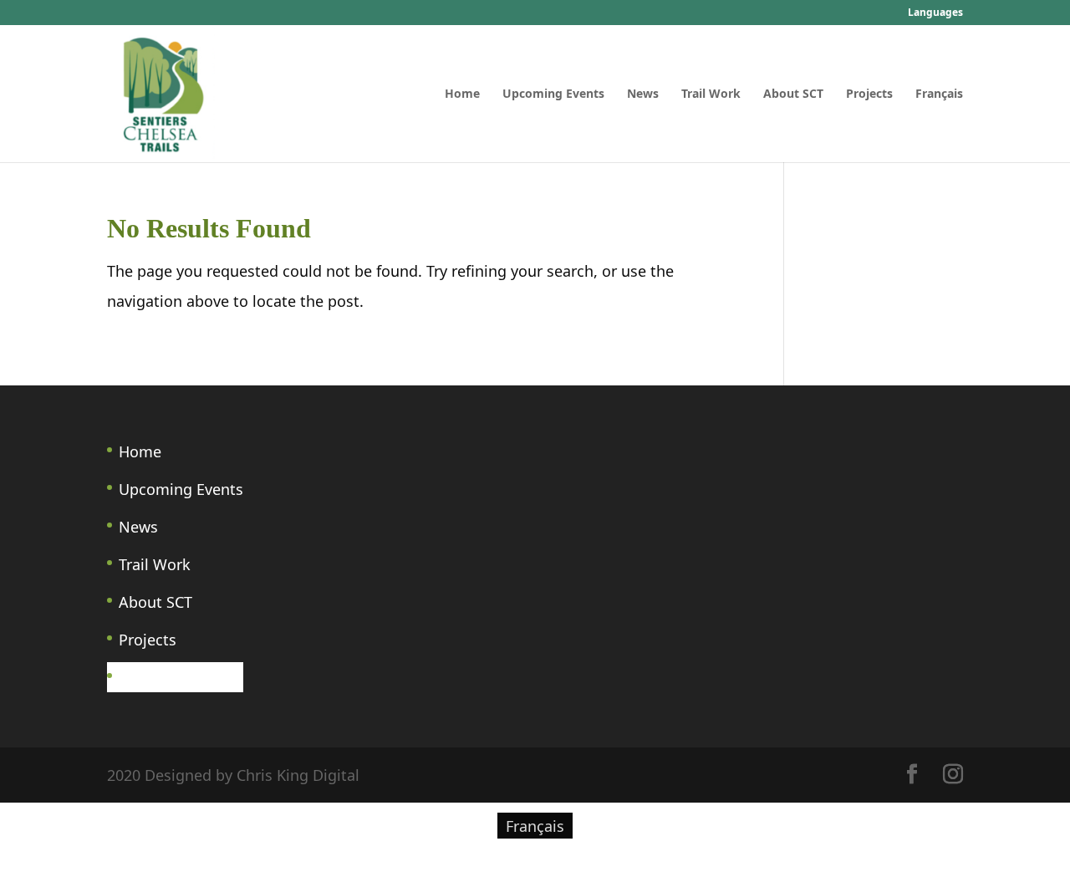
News (643, 94)
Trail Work (711, 94)
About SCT (793, 94)
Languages (935, 13)
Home (462, 94)
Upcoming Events (553, 94)
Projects (869, 94)
